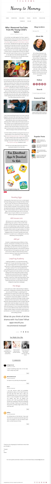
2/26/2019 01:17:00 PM (11, 366)
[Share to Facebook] (21, 332)
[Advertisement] (39, 125)
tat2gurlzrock (10, 365)
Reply (28, 373)
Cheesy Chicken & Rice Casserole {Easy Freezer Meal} (42, 151)
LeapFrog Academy (16, 258)
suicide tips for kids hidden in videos (20, 42)
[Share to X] (23, 332)
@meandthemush (11, 376)
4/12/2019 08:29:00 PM (11, 414)
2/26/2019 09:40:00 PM (11, 378)
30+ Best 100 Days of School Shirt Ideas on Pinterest (41, 141)
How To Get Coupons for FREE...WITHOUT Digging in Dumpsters (42, 146)
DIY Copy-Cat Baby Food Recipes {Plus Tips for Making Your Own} (41, 156)
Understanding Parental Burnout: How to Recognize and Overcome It (39, 113)
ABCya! (16, 239)
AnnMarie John (20, 482)
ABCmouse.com (16, 218)
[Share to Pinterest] (26, 332)
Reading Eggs (16, 197)
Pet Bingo (16, 286)
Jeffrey (8, 412)
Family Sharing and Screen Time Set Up (15, 136)
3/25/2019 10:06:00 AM (11, 388)
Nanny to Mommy (25, 8)
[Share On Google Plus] (28, 332)
